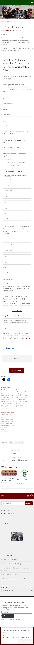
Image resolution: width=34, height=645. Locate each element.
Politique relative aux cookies (22, 637)
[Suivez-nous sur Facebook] (31, 496)
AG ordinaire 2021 (22, 480)
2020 (11, 443)
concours (21, 443)
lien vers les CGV (17, 311)
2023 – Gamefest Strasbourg (12, 564)
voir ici (28, 338)
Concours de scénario (8, 22)
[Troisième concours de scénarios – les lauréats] (8, 399)
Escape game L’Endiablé (10, 559)
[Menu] (31, 2)
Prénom (5, 110)
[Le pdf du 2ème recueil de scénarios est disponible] (8, 421)
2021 (15, 443)
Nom (4, 98)
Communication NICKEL (11, 31)
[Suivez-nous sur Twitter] (28, 496)
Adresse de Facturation (9, 240)
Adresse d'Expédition (8, 186)
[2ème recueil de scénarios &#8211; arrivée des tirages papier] (23, 399)
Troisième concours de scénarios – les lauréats (8, 480)
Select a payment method (10, 345)
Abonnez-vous (7, 616)
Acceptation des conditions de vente (13, 316)
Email (4, 121)
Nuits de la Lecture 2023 (10, 574)
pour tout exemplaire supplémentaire (13, 172)
